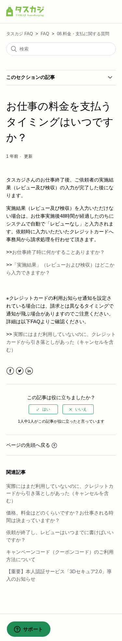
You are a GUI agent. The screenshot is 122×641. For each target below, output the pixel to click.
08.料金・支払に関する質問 (83, 33)
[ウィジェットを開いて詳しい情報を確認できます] (28, 629)
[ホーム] (25, 15)
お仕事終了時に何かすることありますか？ (58, 252)
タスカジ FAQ (19, 33)
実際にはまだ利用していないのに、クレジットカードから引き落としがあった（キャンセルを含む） (61, 342)
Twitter (20, 371)
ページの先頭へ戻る (28, 445)
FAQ (45, 33)
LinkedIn (29, 371)
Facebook (10, 371)
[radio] (43, 409)
